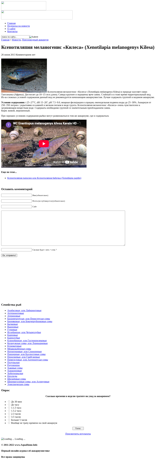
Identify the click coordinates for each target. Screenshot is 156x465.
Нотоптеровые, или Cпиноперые (24, 351)
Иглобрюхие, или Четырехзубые (24, 332)
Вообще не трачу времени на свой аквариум (34, 423)
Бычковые (12, 324)
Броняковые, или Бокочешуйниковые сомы (29, 321)
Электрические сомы (18, 384)
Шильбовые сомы (16, 379)
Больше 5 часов (19, 420)
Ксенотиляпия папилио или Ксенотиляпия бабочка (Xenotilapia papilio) (44, 178)
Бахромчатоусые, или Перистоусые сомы (28, 318)
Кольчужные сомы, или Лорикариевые (27, 343)
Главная (11, 23)
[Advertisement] (24, 281)
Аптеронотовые (15, 313)
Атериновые (13, 316)
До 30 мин (16, 401)
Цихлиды (12, 376)
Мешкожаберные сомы (19, 348)
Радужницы (13, 365)
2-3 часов (16, 414)
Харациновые (14, 370)
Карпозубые (13, 338)
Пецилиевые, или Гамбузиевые (23, 357)
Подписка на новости (18, 26)
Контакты (12, 31)
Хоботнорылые (15, 373)
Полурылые (13, 362)
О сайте (11, 28)
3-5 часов (16, 417)
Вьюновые (12, 327)
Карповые (12, 335)
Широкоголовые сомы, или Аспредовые (28, 381)
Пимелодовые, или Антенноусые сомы (27, 359)
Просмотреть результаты (78, 433)
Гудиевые (12, 329)
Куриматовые (14, 346)
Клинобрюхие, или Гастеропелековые (27, 340)
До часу (15, 404)
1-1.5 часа (16, 407)
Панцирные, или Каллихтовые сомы (26, 354)
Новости (16, 39)
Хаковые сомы (15, 368)
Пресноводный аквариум (35, 39)
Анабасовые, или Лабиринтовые (24, 310)
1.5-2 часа (16, 410)
